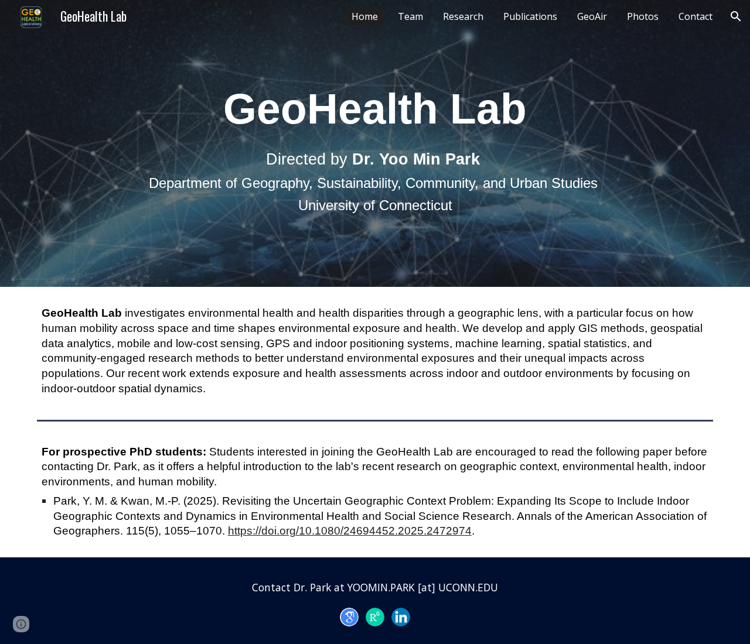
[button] (736, 16)
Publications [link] (530, 16)
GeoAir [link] (592, 16)
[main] (375, 143)
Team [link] (410, 16)
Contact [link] (695, 16)
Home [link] (365, 16)
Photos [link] (643, 16)
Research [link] (463, 16)
